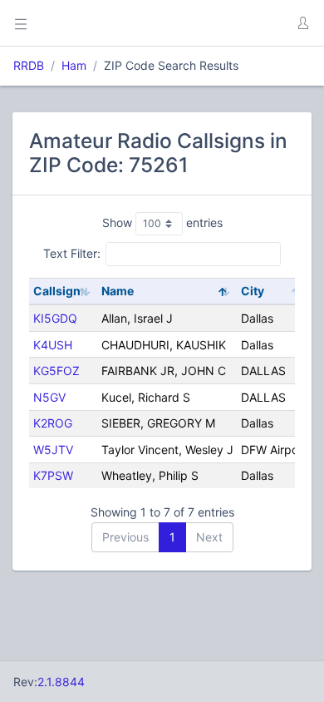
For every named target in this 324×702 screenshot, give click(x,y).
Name (117, 291)
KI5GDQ (55, 318)
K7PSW (53, 475)
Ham (73, 65)
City (252, 291)
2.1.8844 (61, 682)
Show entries (162, 222)
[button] (302, 23)
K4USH (52, 345)
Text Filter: (72, 253)
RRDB (28, 65)
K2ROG (52, 423)
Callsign (57, 291)
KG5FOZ (56, 370)
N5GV (49, 397)
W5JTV (53, 449)
